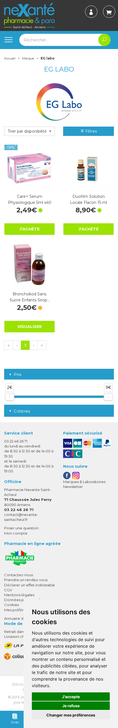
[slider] (9, 397)
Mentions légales (19, 595)
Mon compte (15, 533)
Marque (28, 58)
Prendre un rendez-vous (25, 580)
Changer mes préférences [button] (70, 715)
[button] (29, 131)
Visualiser (30, 326)
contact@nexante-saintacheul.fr (21, 517)
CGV (8, 590)
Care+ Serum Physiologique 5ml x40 (29, 199)
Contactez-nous (18, 575)
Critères (22, 411)
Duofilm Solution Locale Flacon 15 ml (88, 199)
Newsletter (73, 486)
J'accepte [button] (71, 696)
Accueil (9, 58)
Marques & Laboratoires (84, 481)
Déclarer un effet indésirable (29, 585)
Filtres (90, 131)
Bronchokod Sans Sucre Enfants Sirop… (30, 297)
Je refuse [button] (71, 705)
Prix (17, 374)
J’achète (30, 229)
